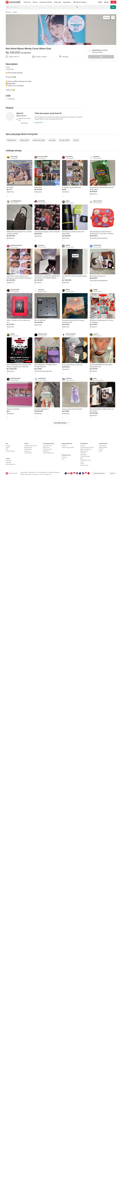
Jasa (63, 459)
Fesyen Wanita (28, 453)
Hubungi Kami (32, 472)
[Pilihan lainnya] (7, 196)
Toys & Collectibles (85, 456)
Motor (100, 451)
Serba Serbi (9, 460)
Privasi (41, 474)
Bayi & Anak (46, 447)
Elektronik (64, 445)
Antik (81, 458)
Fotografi (82, 445)
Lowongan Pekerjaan (53, 472)
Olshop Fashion (28, 449)
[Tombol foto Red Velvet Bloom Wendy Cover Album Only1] (61, 29)
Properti (101, 449)
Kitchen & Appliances (48, 453)
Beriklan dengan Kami (25, 474)
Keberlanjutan (43, 472)
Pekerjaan (64, 457)
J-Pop (82, 461)
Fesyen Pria (27, 451)
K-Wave (82, 463)
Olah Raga (83, 453)
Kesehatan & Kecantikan (30, 445)
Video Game (83, 454)
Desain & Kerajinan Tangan (87, 447)
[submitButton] (113, 7)
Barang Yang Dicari (10, 464)
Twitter (7, 447)
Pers (38, 472)
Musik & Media (84, 451)
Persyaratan (35, 474)
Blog (7, 449)
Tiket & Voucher (84, 465)
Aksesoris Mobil (103, 447)
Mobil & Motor (102, 445)
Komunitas (8, 462)
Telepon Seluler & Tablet (68, 447)
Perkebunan (46, 451)
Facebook (8, 445)
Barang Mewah (28, 447)
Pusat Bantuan (24, 472)
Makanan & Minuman (85, 449)
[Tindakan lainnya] (113, 17)
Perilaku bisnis (47, 474)
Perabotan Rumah (47, 449)
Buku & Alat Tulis (47, 445)
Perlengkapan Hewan (85, 460)
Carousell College (10, 451)
